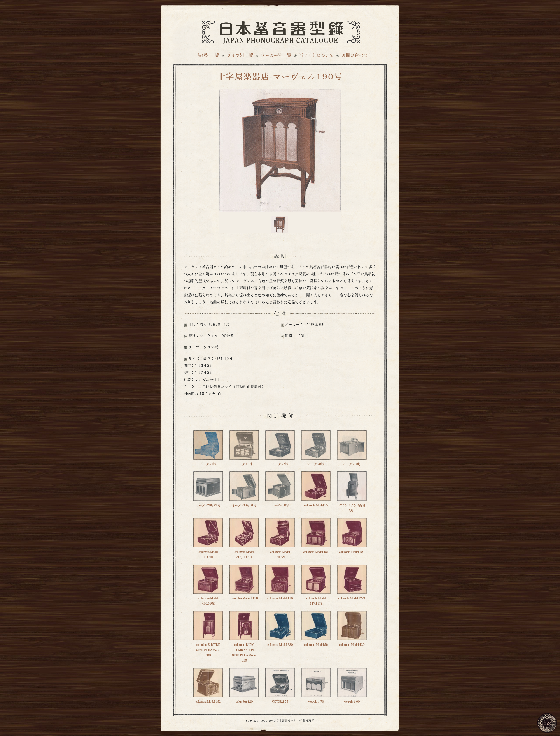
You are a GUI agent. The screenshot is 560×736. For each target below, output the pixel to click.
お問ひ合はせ (354, 56)
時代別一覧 (208, 56)
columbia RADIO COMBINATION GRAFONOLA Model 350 (244, 652)
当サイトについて (316, 56)
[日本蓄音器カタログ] (280, 31)
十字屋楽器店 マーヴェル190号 (280, 77)
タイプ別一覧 (240, 56)
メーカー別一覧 (276, 56)
